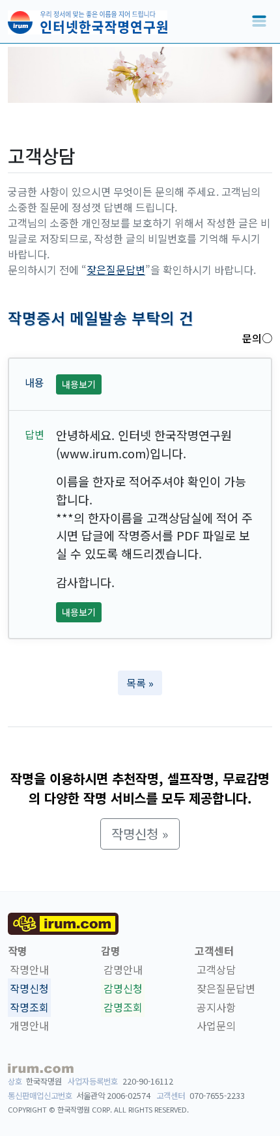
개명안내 (29, 1026)
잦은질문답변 (116, 269)
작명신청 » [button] (140, 833)
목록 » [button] (140, 683)
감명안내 (123, 969)
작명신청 (29, 988)
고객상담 (216, 969)
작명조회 (29, 1007)
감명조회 (123, 1007)
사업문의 (216, 1026)
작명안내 (29, 969)
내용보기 (79, 384)
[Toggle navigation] (259, 21)
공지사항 (216, 1007)
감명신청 (123, 988)
